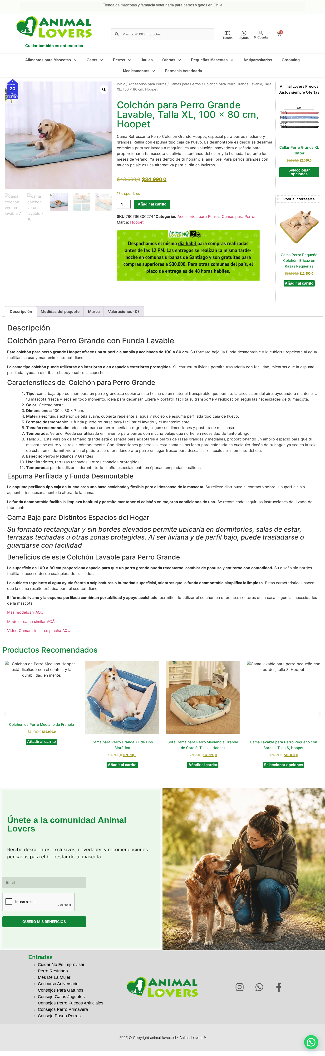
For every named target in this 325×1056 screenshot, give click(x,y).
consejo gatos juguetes (61, 996)
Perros (119, 60)
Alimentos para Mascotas (48, 60)
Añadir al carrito (152, 204)
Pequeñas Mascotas (209, 60)
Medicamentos (136, 71)
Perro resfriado (53, 971)
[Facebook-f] (279, 987)
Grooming (291, 60)
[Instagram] (239, 987)
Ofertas (168, 60)
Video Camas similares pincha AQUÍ (40, 630)
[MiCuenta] (260, 33)
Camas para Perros (185, 84)
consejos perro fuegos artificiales (70, 1003)
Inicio (121, 84)
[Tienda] (227, 33)
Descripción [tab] (21, 311)
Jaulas (147, 60)
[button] (5, 714)
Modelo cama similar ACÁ (31, 621)
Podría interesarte (299, 199)
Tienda (227, 38)
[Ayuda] (244, 33)
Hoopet (137, 222)
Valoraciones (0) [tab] (123, 311)
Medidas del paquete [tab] (60, 311)
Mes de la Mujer (54, 977)
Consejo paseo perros (59, 1015)
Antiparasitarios (257, 60)
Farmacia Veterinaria (183, 71)
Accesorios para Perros (147, 84)
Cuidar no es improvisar (61, 964)
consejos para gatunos (60, 990)
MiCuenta (261, 37)
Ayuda (244, 38)
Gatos (92, 60)
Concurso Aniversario (58, 983)
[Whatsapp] (259, 987)
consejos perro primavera (63, 1009)
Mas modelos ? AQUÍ (25, 612)
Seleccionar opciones (299, 172)
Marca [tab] (94, 311)
